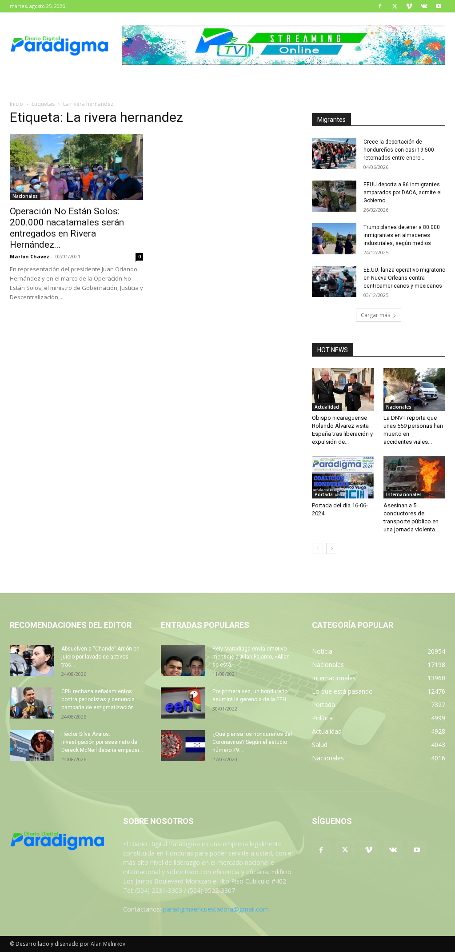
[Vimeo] (409, 6)
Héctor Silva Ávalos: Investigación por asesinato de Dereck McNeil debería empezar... (102, 742)
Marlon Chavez (29, 256)
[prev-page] (317, 548)
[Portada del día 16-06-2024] (343, 477)
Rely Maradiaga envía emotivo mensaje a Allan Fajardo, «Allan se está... (251, 657)
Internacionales (404, 494)
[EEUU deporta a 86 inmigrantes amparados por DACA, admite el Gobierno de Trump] (334, 196)
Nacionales (25, 196)
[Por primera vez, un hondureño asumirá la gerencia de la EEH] (183, 703)
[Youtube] (438, 6)
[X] (394, 6)
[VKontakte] (424, 6)
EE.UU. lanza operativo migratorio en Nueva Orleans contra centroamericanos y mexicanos (404, 278)
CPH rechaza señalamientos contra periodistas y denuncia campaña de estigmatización (98, 699)
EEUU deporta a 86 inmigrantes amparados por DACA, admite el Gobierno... (402, 192)
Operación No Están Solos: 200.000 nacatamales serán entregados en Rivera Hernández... (67, 228)
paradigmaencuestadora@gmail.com (216, 909)
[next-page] (331, 548)
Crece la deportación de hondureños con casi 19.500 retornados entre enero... (398, 150)
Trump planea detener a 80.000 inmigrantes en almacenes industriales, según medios (401, 235)
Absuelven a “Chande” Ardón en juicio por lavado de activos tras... (100, 657)
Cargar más (375, 315)
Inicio (16, 104)
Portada (324, 494)
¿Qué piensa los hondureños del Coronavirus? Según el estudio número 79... (252, 742)
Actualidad (327, 407)
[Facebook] (380, 6)
